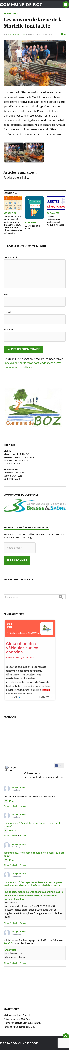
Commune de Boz (21, 4)
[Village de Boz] (11, 769)
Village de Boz (19, 787)
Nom (7, 294)
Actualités (11, 13)
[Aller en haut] (66, 1036)
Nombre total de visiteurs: (19, 1022)
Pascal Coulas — (17, 34)
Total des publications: (16, 1026)
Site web (8, 329)
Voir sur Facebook (10, 806)
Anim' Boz (9, 943)
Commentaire (12, 257)
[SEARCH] (61, 596)
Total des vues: (12, 1019)
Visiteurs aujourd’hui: (16, 1015)
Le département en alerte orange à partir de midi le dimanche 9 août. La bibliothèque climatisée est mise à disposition (34, 895)
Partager (23, 806)
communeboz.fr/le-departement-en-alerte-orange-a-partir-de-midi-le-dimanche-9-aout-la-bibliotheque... (33, 884)
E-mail (8, 312)
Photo (12, 800)
